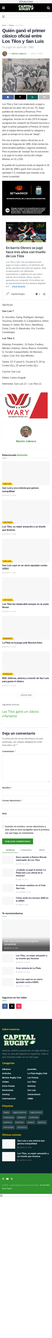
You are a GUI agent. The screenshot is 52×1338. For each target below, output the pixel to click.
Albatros (7, 638)
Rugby (6, 1112)
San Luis (7, 484)
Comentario (9, 751)
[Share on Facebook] (8, 97)
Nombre (7, 787)
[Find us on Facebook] (5, 1006)
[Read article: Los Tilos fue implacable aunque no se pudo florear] (26, 589)
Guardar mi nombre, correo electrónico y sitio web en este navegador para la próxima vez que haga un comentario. (27, 829)
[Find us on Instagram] (19, 1006)
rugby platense (19, 1112)
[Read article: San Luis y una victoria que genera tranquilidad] (26, 473)
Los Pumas (32, 1077)
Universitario (33, 1094)
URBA (30, 1098)
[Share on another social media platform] (44, 97)
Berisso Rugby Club (11, 1077)
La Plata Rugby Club (37, 1073)
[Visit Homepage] (26, 8)
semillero (8, 1122)
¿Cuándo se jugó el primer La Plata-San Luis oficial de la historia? (31, 873)
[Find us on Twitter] (12, 1006)
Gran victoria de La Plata (28, 968)
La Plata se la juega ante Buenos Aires (22, 642)
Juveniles (7, 674)
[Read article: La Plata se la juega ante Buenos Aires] (26, 628)
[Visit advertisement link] (26, 1)
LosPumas (33, 1117)
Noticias (31, 1086)
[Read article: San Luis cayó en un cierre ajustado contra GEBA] (26, 550)
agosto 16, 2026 (9, 611)
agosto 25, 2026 (9, 495)
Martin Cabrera (19, 53)
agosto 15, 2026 (9, 647)
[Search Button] (48, 7)
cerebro (30, 1122)
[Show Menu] (3, 7)
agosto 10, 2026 (9, 685)
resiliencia (21, 1127)
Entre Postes (8, 1086)
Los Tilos (19, 25)
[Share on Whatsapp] (32, 97)
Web (4, 813)
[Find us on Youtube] (7, 1179)
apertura (41, 1122)
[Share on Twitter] (20, 97)
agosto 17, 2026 (9, 573)
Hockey (6, 1094)
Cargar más (26, 695)
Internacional (8, 1098)
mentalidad (9, 1127)
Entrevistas (7, 1090)
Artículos (6, 1073)
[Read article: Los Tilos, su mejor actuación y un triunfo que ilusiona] (26, 512)
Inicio (4, 25)
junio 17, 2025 (37, 53)
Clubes (11, 25)
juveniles (20, 1122)
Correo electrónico (12, 800)
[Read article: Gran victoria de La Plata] (8, 971)
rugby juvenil (36, 1112)
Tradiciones (9, 1117)
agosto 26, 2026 (23, 972)
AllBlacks (21, 1117)
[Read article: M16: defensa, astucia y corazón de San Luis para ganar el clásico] (26, 663)
